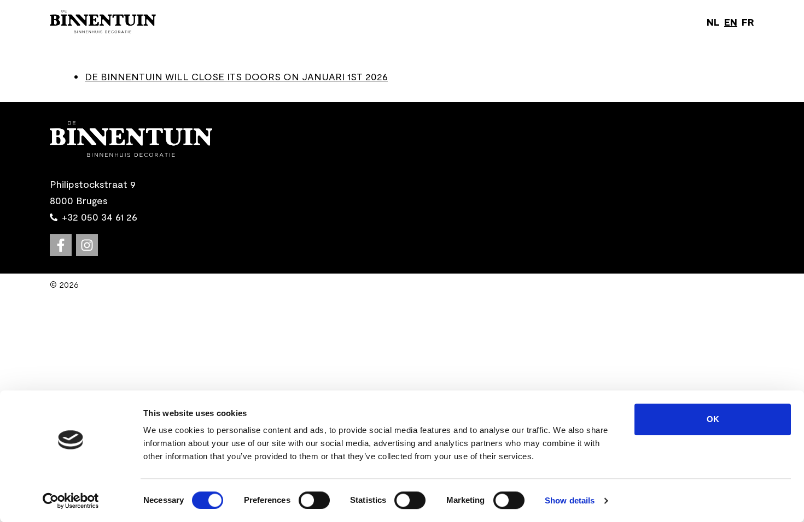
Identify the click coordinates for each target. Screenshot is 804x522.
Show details (570, 500)
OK (713, 419)
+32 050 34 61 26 (99, 217)
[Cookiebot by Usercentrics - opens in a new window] (71, 501)
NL (713, 22)
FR (748, 22)
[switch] (314, 500)
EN (730, 22)
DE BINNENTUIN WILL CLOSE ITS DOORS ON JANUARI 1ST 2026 (236, 76)
